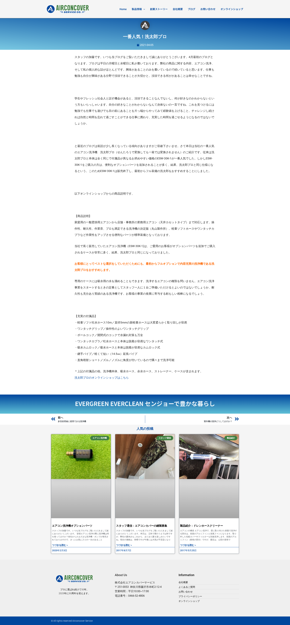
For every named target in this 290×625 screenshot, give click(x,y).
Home (123, 9)
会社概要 (178, 9)
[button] (143, 9)
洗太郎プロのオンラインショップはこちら (102, 377)
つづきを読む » (60, 545)
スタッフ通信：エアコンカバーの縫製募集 (141, 525)
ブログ (191, 9)
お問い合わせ (207, 9)
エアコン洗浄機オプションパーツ (72, 525)
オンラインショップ (232, 9)
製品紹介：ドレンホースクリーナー (201, 525)
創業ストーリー (159, 9)
